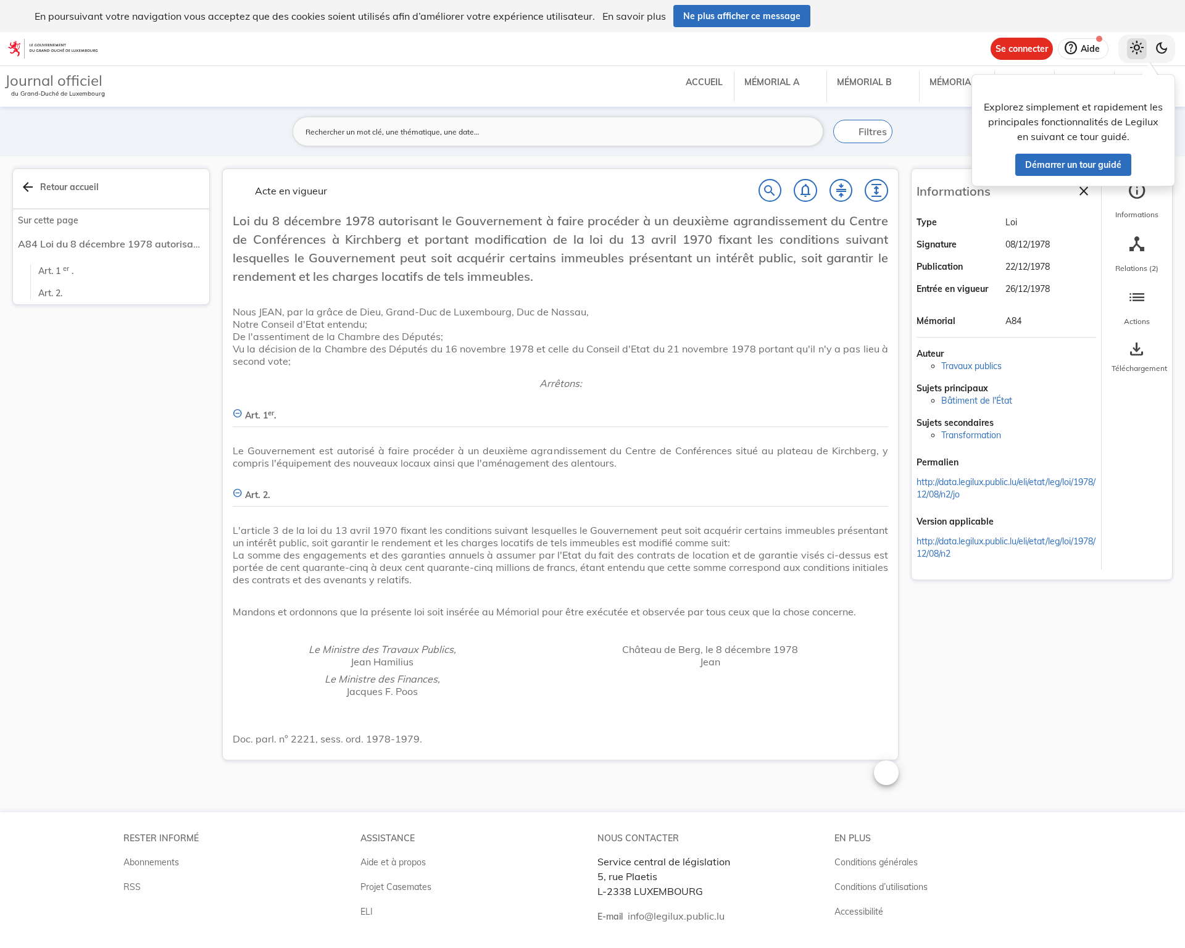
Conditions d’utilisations (881, 886)
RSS (132, 886)
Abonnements (151, 862)
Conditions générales (876, 862)
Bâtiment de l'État (976, 400)
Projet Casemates (395, 886)
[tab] (1136, 200)
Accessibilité (858, 911)
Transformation (971, 435)
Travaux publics (971, 366)
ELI (366, 911)
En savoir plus (634, 16)
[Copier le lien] (975, 463)
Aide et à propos (393, 862)
